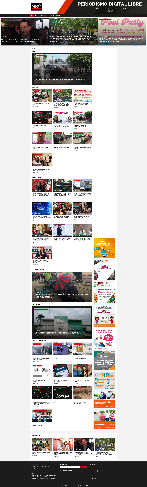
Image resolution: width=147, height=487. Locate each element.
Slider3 (104, 470)
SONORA (52, 15)
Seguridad (41, 309)
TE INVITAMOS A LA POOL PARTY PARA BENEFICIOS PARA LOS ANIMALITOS (82, 104)
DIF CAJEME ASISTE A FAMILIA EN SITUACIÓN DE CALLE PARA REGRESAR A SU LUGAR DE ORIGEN (41, 169)
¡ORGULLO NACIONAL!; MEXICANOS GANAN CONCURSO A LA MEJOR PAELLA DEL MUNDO (61, 218)
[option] (24, 31)
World (99, 483)
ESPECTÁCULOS (108, 466)
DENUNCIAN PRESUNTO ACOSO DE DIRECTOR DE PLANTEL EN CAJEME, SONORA (41, 147)
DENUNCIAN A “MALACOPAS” (39, 125)
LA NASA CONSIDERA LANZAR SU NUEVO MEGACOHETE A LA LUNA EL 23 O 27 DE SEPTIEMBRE (41, 358)
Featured (91, 468)
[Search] (115, 15)
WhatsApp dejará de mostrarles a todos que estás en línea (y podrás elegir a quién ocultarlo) (62, 380)
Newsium (82, 485)
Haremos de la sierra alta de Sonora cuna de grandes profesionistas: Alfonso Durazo (63, 453)
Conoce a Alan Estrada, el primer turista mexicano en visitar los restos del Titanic (82, 380)
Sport (91, 483)
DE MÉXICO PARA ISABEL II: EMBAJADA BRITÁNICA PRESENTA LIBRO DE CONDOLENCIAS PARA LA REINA (41, 239)
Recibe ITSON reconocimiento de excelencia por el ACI (40, 425)
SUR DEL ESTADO (43, 15)
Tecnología (39, 387)
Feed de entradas (63, 475)
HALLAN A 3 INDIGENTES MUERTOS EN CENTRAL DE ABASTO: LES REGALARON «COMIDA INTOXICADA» (82, 194)
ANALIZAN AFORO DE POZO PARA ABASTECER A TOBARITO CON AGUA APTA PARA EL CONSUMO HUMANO (62, 104)
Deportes (95, 466)
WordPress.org (62, 478)
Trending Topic (106, 472)
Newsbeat (105, 481)
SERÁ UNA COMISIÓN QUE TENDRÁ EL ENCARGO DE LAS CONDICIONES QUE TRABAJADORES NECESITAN (82, 239)
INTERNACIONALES (37, 273)
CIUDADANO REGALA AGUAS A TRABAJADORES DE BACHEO (80, 126)
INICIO (36, 15)
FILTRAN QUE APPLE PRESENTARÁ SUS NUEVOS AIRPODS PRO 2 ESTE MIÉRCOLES (41, 380)
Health (100, 481)
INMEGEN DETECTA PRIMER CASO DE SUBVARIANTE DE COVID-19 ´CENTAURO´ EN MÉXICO (42, 218)
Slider (3, 19)
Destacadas (101, 466)
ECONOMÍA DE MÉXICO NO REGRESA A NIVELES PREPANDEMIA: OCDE (82, 217)
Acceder (61, 473)
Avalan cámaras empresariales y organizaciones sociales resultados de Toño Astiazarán (83, 453)
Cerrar (33, 48)
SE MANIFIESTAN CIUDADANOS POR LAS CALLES (22, 41)
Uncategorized (83, 90)
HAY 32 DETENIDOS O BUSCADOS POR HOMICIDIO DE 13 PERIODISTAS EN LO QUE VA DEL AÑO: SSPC (62, 239)
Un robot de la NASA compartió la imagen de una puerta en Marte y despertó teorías (81, 402)
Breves (91, 466)
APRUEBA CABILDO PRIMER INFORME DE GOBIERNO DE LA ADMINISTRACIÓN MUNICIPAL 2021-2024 (82, 147)
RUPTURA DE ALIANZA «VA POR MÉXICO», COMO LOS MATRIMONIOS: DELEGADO (41, 261)
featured (96, 481)
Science (110, 481)
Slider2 (41, 55)
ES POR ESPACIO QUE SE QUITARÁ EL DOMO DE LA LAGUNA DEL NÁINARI (62, 126)
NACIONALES (59, 15)
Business (91, 481)
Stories (94, 483)
